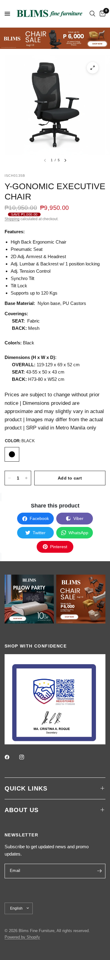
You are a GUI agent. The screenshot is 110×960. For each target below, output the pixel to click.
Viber (78, 518)
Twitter (39, 532)
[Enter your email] (99, 871)
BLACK (12, 454)
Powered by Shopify (22, 937)
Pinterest (58, 546)
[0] (101, 13)
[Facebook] (11, 757)
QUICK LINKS (26, 788)
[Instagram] (26, 757)
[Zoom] (92, 67)
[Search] (92, 13)
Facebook (39, 518)
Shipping (12, 219)
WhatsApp (78, 532)
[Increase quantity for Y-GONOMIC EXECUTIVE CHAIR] (26, 478)
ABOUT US (21, 810)
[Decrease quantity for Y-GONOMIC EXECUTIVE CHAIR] (9, 478)
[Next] (65, 160)
